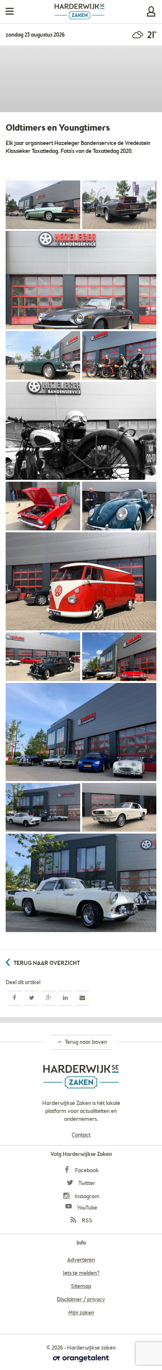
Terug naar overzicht (47, 963)
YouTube (86, 1208)
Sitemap (81, 1286)
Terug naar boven (85, 1042)
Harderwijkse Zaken (80, 11)
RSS (86, 1221)
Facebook (86, 1170)
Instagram (86, 1196)
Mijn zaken (151, 11)
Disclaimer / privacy (81, 1300)
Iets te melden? (81, 1273)
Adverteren (81, 1260)
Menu (10, 11)
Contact (81, 1135)
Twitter (86, 1183)
